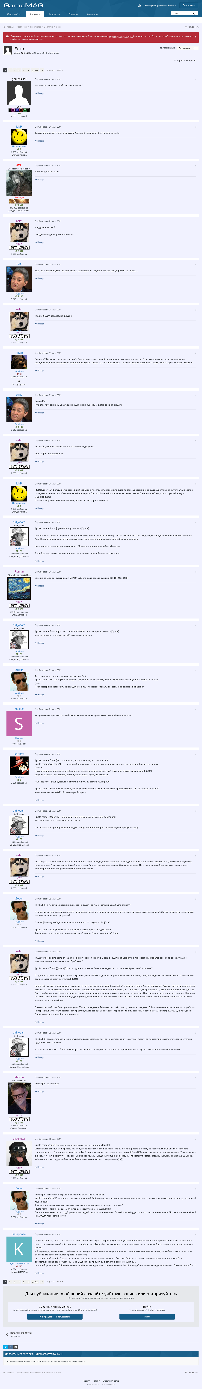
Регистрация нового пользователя (54, 1316)
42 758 (20, 204)
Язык (85, 1380)
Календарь (92, 14)
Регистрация (189, 5)
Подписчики (184, 48)
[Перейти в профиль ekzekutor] (19, 1153)
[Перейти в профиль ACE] (19, 183)
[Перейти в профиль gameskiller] (8, 50)
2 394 (20, 251)
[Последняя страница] (42, 70)
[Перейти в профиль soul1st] (19, 723)
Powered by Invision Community (101, 1384)
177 (20, 550)
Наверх (40, 93)
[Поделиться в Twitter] (5, 1347)
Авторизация (169, 47)
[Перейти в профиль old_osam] (19, 536)
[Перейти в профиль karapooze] (19, 1249)
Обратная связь (111, 1380)
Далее (35, 70)
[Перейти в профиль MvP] (19, 137)
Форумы (34, 14)
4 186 (20, 296)
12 (20, 373)
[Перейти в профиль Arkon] (19, 362)
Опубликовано (48, 79)
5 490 (20, 1175)
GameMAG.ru (14, 14)
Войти (147, 1316)
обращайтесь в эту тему (121, 35)
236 (20, 1266)
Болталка (54, 52)
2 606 (20, 1122)
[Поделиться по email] (15, 1347)
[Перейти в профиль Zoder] (19, 681)
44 (20, 113)
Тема (96, 1380)
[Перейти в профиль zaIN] (19, 279)
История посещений (185, 60)
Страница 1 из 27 (54, 70)
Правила (73, 14)
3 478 (20, 609)
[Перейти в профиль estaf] (19, 232)
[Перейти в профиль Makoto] (19, 1098)
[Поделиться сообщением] (195, 79)
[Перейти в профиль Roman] (19, 588)
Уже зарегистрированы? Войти (160, 5)
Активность (54, 14)
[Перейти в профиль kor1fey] (19, 765)
